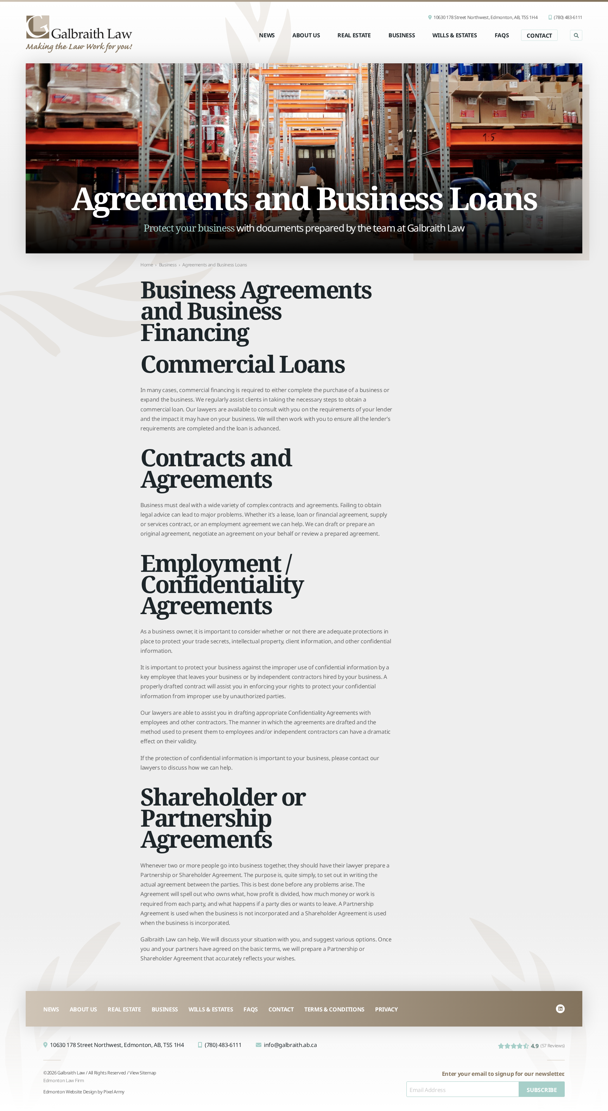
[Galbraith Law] (79, 33)
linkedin (560, 1008)
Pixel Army (114, 1091)
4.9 (548, 1045)
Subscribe (542, 1089)
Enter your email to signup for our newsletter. (503, 1073)
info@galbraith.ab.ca (290, 1044)
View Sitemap (142, 1072)
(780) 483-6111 (568, 17)
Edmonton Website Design (70, 1091)
